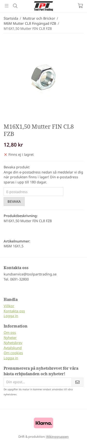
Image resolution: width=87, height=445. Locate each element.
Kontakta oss (14, 311)
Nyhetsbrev (13, 342)
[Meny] (6, 5)
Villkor (9, 306)
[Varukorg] (80, 5)
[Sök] (15, 6)
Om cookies (13, 353)
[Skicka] (77, 382)
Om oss (10, 332)
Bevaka (14, 201)
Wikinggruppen (57, 436)
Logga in (11, 315)
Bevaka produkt (16, 167)
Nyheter (10, 337)
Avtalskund (13, 347)
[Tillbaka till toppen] (73, 434)
